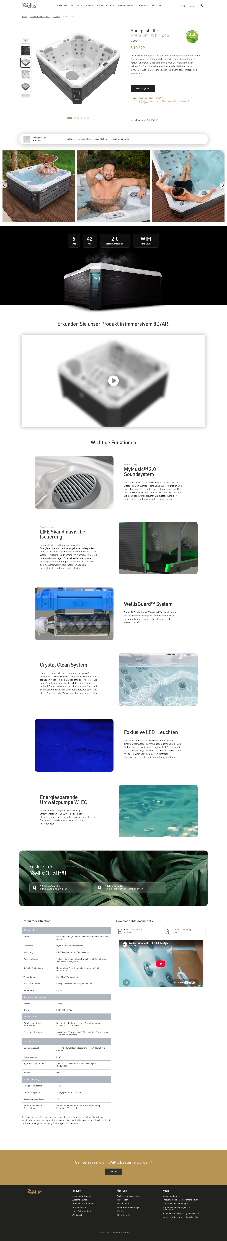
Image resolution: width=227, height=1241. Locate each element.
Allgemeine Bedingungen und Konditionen (176, 1209)
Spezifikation (101, 139)
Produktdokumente (120, 139)
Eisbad (89, 6)
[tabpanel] (78, 68)
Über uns (62, 6)
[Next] (223, 185)
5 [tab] (85, 118)
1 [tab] (70, 118)
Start (24, 17)
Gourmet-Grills (79, 1208)
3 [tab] (78, 118)
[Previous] (4, 185)
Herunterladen (124, 1215)
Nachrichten (123, 1204)
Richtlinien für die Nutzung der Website (181, 1213)
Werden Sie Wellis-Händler (133, 6)
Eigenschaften (84, 139)
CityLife (56, 17)
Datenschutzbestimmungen (175, 1204)
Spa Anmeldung (170, 1196)
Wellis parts (77, 1215)
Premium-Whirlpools (40, 17)
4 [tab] (81, 118)
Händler (156, 6)
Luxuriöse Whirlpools (81, 1196)
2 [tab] (75, 118)
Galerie (70, 139)
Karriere (121, 1211)
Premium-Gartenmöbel (83, 1204)
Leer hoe (113, 1172)
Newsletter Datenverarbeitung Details (180, 1217)
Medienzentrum (105, 6)
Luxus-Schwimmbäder (82, 1211)
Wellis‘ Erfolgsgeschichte (129, 1196)
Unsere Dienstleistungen (128, 1208)
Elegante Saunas (79, 1200)
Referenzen (122, 1200)
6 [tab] (88, 118)
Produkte (76, 6)
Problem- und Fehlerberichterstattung (180, 1200)
